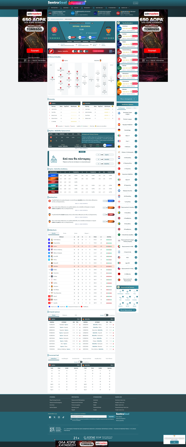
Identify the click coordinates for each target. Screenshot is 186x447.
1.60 (69, 182)
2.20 (104, 185)
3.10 (65, 192)
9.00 (61, 182)
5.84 (69, 175)
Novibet (124, 34)
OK (174, 442)
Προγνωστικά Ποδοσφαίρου (78, 400)
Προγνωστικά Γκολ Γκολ (77, 402)
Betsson (124, 89)
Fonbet (124, 57)
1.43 (82, 185)
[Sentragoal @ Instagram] (58, 417)
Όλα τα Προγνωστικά (126, 310)
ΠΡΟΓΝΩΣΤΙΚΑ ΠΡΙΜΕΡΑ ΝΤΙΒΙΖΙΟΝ (57, 19)
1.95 (104, 178)
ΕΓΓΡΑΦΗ (136, 3)
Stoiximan (125, 26)
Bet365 (124, 65)
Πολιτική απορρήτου (120, 418)
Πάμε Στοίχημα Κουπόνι (55, 400)
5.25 (69, 188)
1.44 (82, 192)
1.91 (100, 188)
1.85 (87, 175)
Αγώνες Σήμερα (53, 407)
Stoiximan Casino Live (120, 400)
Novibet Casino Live (119, 402)
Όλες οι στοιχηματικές (126, 99)
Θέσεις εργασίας (120, 420)
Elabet (124, 42)
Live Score (52, 404)
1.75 (69, 192)
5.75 (61, 192)
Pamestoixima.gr (126, 49)
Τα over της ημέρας (76, 404)
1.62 (100, 185)
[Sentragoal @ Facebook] (50, 417)
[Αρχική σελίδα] (48, 19)
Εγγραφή (111, 416)
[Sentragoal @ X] (54, 417)
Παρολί (73, 409)
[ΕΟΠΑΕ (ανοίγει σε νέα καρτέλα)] (98, 438)
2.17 (104, 192)
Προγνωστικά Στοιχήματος (56, 402)
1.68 (61, 175)
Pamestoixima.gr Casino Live (121, 407)
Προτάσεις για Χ (75, 407)
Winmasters (125, 73)
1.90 (104, 175)
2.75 (87, 185)
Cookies (176, 439)
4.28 (65, 175)
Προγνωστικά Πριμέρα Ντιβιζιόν (77, 23)
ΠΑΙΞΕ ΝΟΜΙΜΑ (98, 51)
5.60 (61, 185)
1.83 (100, 175)
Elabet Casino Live (119, 404)
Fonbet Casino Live (119, 409)
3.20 (65, 182)
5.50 (69, 178)
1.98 (82, 175)
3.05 (65, 185)
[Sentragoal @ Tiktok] (63, 417)
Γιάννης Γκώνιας (94, 134)
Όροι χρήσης (119, 416)
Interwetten (125, 81)
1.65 (61, 178)
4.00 (65, 178)
